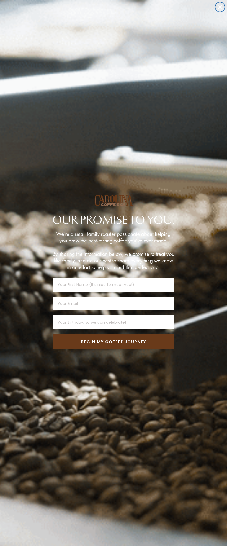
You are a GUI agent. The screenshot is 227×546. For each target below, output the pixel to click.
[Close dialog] (220, 7)
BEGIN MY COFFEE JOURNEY (113, 342)
